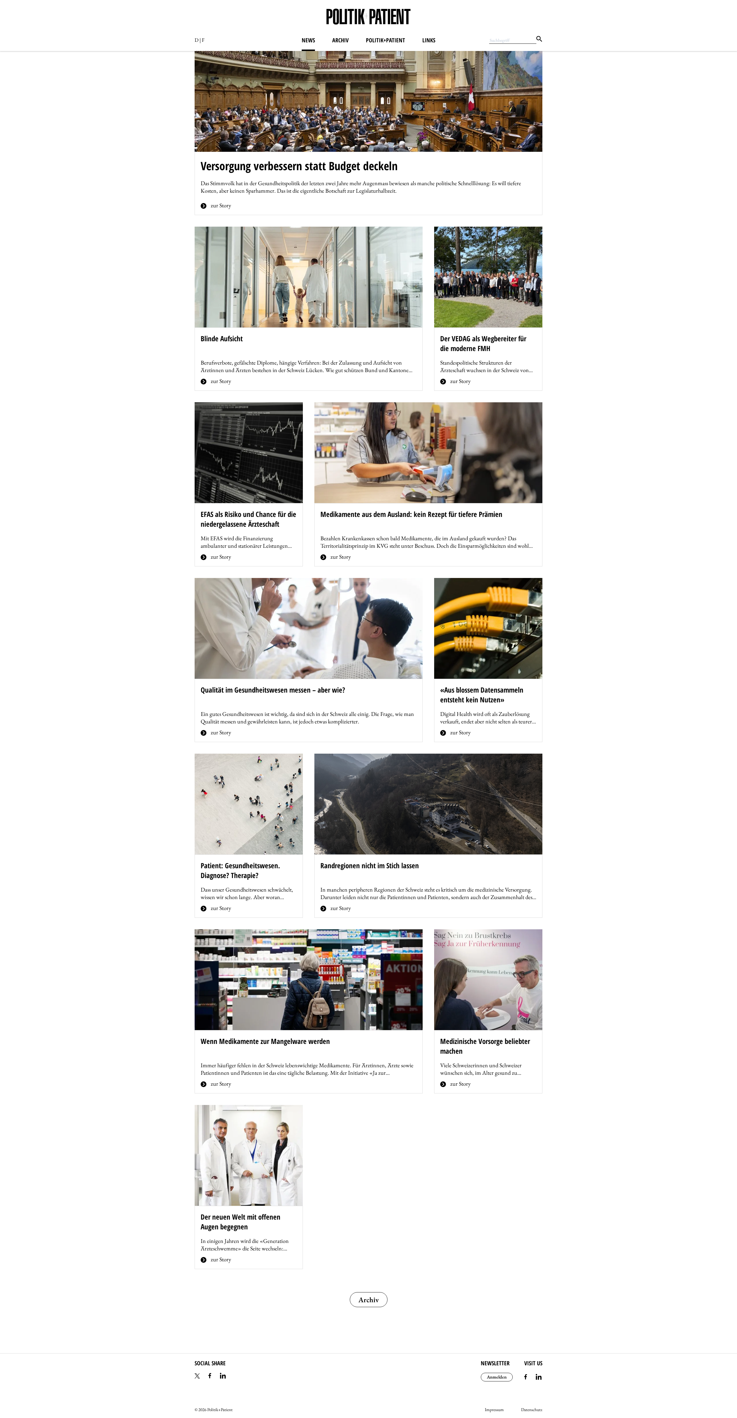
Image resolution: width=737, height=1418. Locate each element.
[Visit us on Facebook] (525, 1377)
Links (428, 40)
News (308, 40)
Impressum (494, 1409)
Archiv (340, 40)
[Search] (539, 39)
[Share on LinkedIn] (223, 1376)
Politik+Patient (385, 40)
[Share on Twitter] (197, 1376)
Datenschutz (531, 1409)
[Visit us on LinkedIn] (539, 1377)
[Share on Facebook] (209, 1376)
